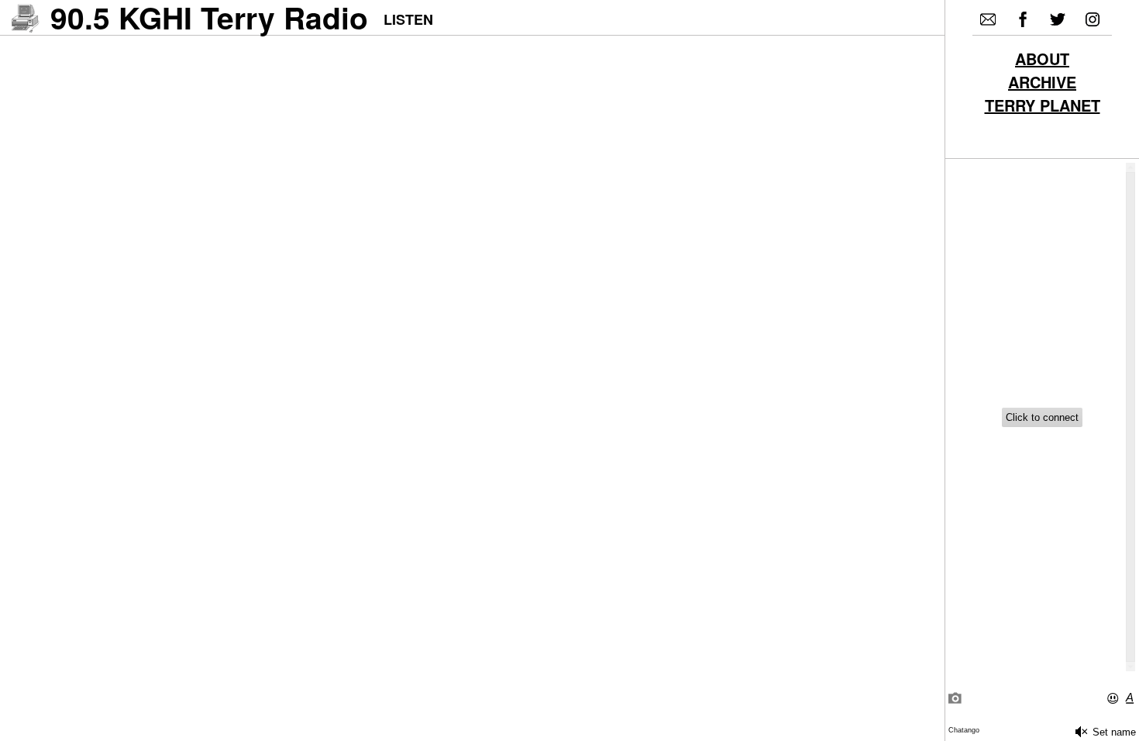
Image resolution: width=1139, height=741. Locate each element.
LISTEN (408, 19)
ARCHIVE (1042, 83)
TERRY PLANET (1042, 107)
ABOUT (1042, 60)
